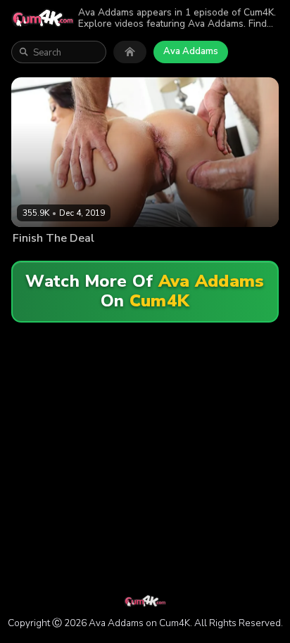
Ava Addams (190, 51)
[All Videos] (129, 52)
